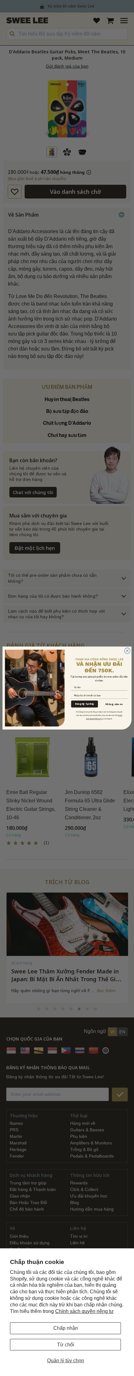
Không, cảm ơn (113, 704)
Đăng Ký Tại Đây (84, 704)
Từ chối (65, 1344)
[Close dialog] (127, 651)
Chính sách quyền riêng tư (84, 1311)
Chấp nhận (65, 1328)
